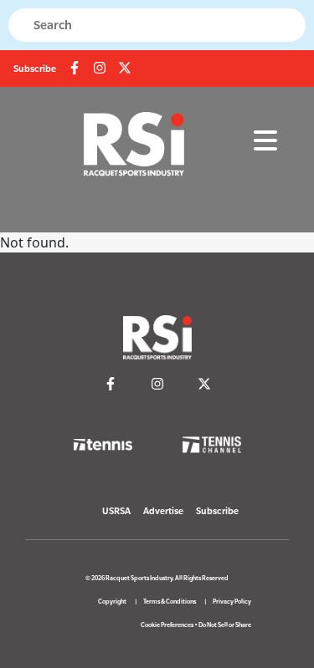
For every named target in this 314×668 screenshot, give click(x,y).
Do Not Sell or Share (224, 625)
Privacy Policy (232, 601)
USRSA (116, 511)
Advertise (163, 511)
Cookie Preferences (167, 625)
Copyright (112, 601)
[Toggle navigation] (265, 141)
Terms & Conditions (169, 601)
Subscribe (34, 69)
